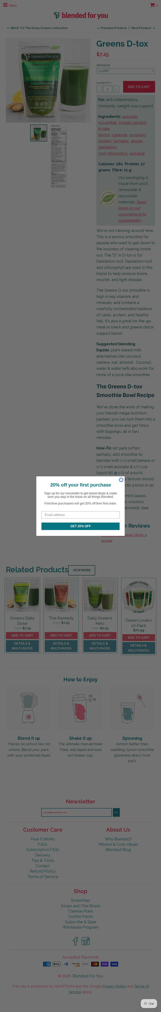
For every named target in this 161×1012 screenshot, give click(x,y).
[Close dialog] (121, 480)
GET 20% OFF (80, 526)
